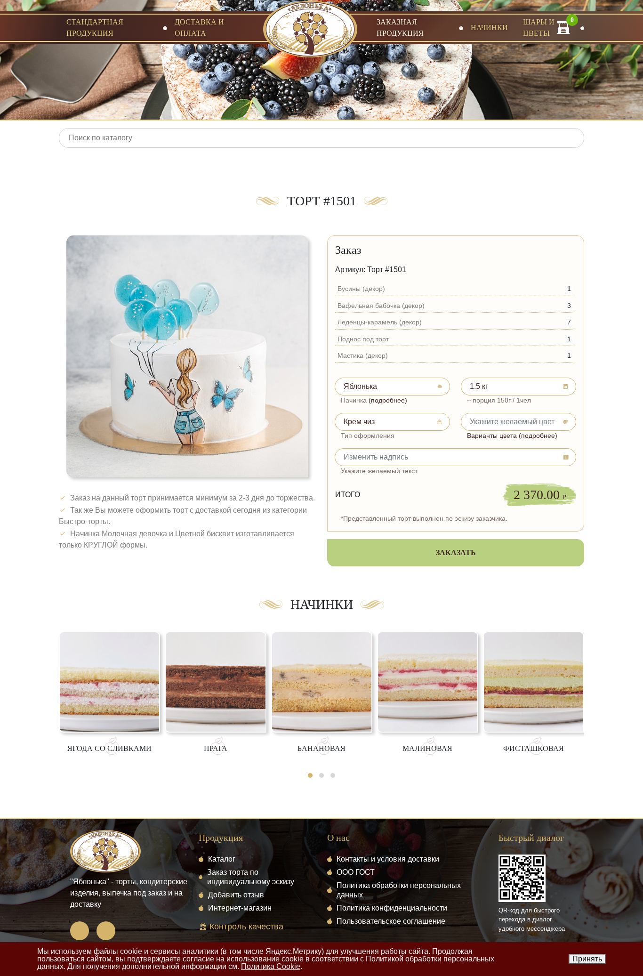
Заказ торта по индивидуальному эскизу (250, 877)
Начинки (489, 28)
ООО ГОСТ (356, 872)
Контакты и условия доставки (388, 859)
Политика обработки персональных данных (399, 890)
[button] (310, 775)
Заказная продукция (400, 27)
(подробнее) (388, 400)
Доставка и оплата (199, 27)
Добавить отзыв (236, 895)
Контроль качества (245, 926)
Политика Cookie (270, 966)
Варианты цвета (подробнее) (512, 435)
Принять (587, 959)
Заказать (456, 552)
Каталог (221, 859)
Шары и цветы (539, 27)
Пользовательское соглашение (391, 921)
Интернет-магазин (240, 908)
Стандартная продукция (94, 27)
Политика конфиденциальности (392, 908)
